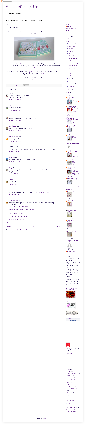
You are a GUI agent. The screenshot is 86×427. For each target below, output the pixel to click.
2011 (69, 92)
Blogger (46, 419)
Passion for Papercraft (70, 98)
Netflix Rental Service (72, 400)
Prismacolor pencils (72, 389)
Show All (78, 186)
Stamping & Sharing (73, 143)
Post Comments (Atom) (20, 229)
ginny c (11, 168)
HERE (33, 68)
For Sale (40, 20)
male (68, 384)
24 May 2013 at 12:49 (15, 121)
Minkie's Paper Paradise (71, 168)
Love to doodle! (71, 251)
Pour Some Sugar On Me (73, 151)
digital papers (71, 376)
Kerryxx (69, 26)
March (71, 81)
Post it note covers (74, 63)
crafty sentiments (72, 374)
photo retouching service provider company (21, 210)
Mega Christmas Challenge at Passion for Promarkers (73, 173)
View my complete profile (71, 30)
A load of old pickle (22, 7)
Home (7, 20)
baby (68, 369)
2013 (69, 41)
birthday (69, 372)
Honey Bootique (71, 107)
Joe (70, 73)
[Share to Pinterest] (28, 85)
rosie (10, 93)
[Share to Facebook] (27, 85)
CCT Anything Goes (74, 162)
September (72, 46)
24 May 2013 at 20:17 (15, 152)
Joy (73, 128)
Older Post (59, 226)
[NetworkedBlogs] (73, 319)
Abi (70, 76)
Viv (9, 116)
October (71, 44)
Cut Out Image (39, 192)
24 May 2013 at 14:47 (15, 131)
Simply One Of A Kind (72, 126)
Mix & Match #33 (75, 180)
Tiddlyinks (70, 392)
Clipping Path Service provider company (20, 206)
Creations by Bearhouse (70, 221)
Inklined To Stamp (72, 231)
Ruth (10, 105)
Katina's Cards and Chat (72, 241)
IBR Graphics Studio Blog (16, 213)
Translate (75, 408)
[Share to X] (25, 85)
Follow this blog (73, 320)
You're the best (73, 71)
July (70, 51)
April (70, 79)
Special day (72, 68)
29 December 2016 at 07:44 (16, 195)
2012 (69, 90)
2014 (69, 39)
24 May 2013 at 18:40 (15, 141)
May (70, 54)
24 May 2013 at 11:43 (14, 110)
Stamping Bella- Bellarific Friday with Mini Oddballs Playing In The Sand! (73, 112)
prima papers (71, 386)
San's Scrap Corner (72, 179)
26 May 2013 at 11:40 (15, 174)
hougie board (71, 380)
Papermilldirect (32, 72)
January (71, 86)
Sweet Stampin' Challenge (75, 154)
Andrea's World (71, 160)
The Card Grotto (71, 118)
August (71, 49)
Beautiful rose (73, 58)
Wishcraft (70, 201)
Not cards (71, 56)
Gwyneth (11, 180)
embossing (70, 378)
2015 (69, 36)
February (72, 84)
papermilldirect (16, 64)
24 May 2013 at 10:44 (15, 100)
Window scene (73, 66)
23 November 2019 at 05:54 (17, 219)
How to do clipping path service (18, 217)
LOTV (68, 382)
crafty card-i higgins (73, 135)
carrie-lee (11, 157)
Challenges (32, 20)
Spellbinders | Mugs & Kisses (75, 121)
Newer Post (9, 226)
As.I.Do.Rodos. (12, 126)
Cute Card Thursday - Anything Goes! (75, 138)
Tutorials (24, 20)
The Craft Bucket (13, 136)
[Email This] (23, 85)
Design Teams (15, 20)
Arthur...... (71, 61)
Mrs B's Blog (70, 192)
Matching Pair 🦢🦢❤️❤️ (75, 101)
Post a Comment (12, 223)
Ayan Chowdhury (13, 200)
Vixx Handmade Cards (71, 210)
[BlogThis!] (24, 85)
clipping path (48, 192)
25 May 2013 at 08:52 (15, 162)
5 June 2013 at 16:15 (14, 184)
